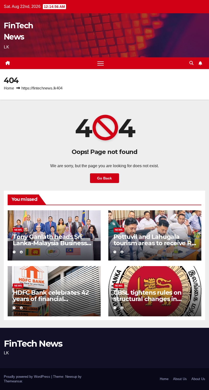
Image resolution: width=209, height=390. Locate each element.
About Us (180, 379)
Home (9, 88)
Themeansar (13, 381)
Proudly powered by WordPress (27, 377)
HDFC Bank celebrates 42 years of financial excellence (51, 299)
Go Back (104, 178)
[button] (191, 63)
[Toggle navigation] (100, 63)
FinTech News (33, 343)
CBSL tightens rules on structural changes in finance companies (147, 299)
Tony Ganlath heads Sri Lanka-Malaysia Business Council (50, 243)
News (18, 229)
